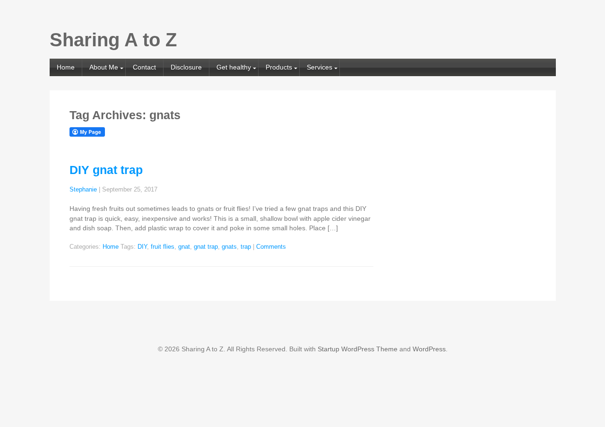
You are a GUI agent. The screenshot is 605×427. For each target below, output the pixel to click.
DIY (142, 247)
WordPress (429, 349)
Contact (144, 67)
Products (279, 67)
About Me (103, 67)
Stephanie (83, 189)
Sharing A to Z (113, 39)
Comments (271, 247)
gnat (184, 247)
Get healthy (233, 67)
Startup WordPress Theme (358, 349)
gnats (229, 247)
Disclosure (186, 67)
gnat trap (206, 247)
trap (246, 247)
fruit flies (162, 247)
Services (319, 67)
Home (66, 67)
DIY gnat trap (106, 169)
